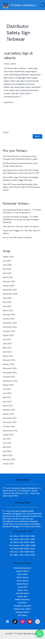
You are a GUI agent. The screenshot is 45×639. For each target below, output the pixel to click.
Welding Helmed (22, 612)
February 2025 (9, 314)
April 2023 (7, 401)
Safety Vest (22, 590)
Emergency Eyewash (22, 606)
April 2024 (7, 352)
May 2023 (7, 397)
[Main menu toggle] (43, 5)
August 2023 (8, 385)
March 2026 (8, 277)
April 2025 (7, 306)
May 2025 (7, 302)
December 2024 (10, 323)
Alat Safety (22, 615)
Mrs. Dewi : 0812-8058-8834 (22, 552)
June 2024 (7, 343)
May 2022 (7, 447)
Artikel (6, 64)
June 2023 (7, 393)
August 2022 (8, 435)
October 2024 (9, 331)
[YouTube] (30, 621)
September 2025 (10, 294)
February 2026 (9, 281)
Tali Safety (22, 603)
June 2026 (7, 265)
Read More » (9, 102)
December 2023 (10, 368)
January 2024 (8, 364)
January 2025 (8, 319)
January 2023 (8, 414)
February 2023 (9, 410)
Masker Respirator (22, 599)
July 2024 (7, 339)
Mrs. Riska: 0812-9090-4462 (22, 549)
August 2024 (8, 335)
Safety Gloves (22, 577)
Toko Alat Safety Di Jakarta (27, 226)
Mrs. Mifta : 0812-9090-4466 (22, 555)
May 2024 (7, 348)
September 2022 (10, 430)
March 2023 (8, 406)
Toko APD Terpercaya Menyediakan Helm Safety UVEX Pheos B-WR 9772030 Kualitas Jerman (21, 187)
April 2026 (7, 273)
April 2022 (7, 451)
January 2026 (8, 286)
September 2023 (10, 381)
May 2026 (7, 269)
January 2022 (8, 464)
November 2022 (9, 422)
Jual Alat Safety (22, 593)
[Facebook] (7, 621)
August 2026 (8, 257)
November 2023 (10, 372)
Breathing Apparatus (22, 568)
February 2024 (9, 360)
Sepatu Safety (22, 571)
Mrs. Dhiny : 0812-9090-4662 (22, 536)
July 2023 (7, 389)
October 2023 (9, 377)
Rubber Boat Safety (22, 609)
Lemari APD (22, 587)
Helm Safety (22, 574)
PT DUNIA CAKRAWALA (23, 5)
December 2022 (9, 418)
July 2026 (7, 261)
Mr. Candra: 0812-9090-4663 (22, 539)
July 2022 (7, 439)
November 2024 (10, 327)
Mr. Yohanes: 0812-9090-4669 (23, 545)
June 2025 (7, 298)
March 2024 (8, 356)
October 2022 (9, 426)
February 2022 (9, 459)
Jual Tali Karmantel (22, 213)
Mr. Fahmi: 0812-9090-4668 (22, 542)
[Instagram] (22, 621)
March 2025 (8, 310)
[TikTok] (15, 621)
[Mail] (37, 621)
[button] (39, 633)
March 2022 (8, 455)
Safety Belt (22, 596)
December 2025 (10, 290)
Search (6, 132)
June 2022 (7, 443)
